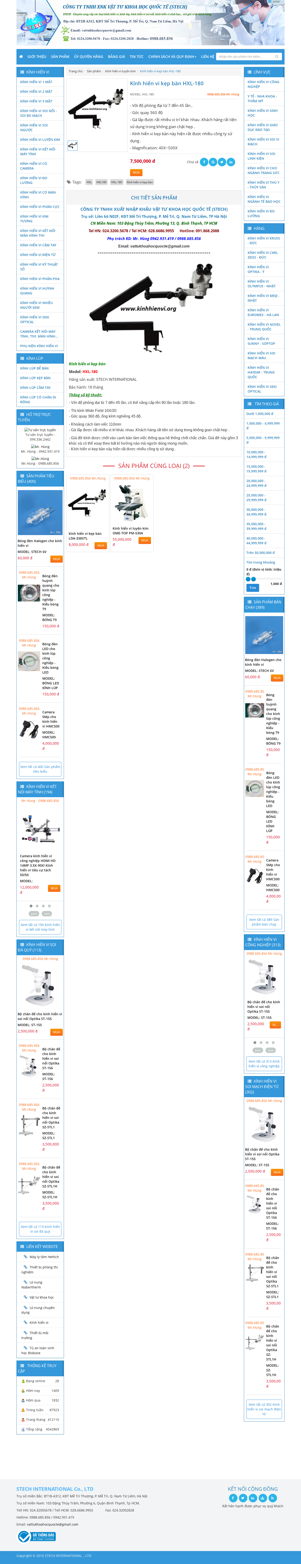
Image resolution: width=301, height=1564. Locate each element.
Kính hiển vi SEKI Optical (34, 319)
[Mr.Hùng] (40, 458)
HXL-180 (116, 182)
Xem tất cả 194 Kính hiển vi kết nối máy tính (40, 927)
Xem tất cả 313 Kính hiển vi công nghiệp (264, 1063)
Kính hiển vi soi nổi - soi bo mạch (38, 113)
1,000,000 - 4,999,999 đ (263, 425)
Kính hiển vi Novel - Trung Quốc (264, 326)
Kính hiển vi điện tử (38, 254)
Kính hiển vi (39, 1322)
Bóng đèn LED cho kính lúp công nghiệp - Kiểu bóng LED (273, 789)
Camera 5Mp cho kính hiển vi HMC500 (50, 719)
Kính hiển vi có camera (33, 166)
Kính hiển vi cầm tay (38, 245)
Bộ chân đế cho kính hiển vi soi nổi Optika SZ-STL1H (51, 1176)
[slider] (248, 579)
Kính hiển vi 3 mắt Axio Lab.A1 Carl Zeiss (38, 858)
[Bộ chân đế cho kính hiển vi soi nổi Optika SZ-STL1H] (29, 1184)
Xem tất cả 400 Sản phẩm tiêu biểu (40, 769)
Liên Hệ (207, 56)
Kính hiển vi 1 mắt (36, 82)
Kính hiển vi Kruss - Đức (264, 240)
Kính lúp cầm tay (35, 387)
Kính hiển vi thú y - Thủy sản (263, 184)
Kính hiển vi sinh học (263, 113)
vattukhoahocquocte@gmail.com (52, 1524)
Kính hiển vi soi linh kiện (261, 156)
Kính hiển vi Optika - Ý (258, 269)
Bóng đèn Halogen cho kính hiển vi (263, 662)
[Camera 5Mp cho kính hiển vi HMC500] (29, 729)
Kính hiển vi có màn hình (38, 194)
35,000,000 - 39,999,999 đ (256, 526)
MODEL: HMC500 (49, 734)
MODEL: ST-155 (30, 1025)
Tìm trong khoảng (260, 562)
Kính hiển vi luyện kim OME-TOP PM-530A (130, 530)
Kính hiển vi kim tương (34, 218)
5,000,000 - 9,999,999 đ (263, 440)
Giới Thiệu (37, 56)
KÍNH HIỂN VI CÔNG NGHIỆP (263, 84)
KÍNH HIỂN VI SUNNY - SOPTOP (261, 341)
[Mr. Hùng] (40, 446)
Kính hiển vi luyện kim (40, 139)
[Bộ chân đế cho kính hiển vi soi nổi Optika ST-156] (29, 1066)
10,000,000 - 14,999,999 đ (256, 454)
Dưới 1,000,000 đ (259, 413)
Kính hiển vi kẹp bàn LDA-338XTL (85, 535)
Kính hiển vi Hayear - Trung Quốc (261, 372)
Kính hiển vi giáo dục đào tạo (263, 127)
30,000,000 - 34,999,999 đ (256, 511)
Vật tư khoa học (42, 1297)
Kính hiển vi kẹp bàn (140, 182)
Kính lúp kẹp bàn (35, 378)
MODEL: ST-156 (48, 1076)
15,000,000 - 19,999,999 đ (256, 468)
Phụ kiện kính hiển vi (39, 346)
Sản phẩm (60, 56)
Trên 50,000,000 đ (260, 552)
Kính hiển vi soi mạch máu (261, 355)
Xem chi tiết (96, 520)
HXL (89, 182)
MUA (136, 173)
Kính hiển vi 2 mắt (36, 91)
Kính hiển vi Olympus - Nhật (262, 283)
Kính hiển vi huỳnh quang (37, 290)
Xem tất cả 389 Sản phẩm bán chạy (264, 921)
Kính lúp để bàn (34, 368)
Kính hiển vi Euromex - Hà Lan (263, 312)
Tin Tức (137, 56)
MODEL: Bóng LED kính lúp (50, 683)
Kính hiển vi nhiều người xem (36, 305)
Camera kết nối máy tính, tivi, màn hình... (39, 333)
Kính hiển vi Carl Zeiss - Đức (263, 255)
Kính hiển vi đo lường (33, 180)
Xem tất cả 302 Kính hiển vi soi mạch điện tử (264, 1409)
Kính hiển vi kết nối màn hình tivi (37, 233)
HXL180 (101, 182)
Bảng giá (116, 56)
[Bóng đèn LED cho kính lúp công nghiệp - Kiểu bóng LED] (29, 661)
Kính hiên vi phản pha (39, 278)
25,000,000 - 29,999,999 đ (256, 497)
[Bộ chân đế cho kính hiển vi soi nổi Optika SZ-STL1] (29, 1125)
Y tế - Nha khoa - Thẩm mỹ (262, 98)
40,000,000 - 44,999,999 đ (256, 540)
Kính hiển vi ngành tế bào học (264, 199)
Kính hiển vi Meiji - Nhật (264, 298)
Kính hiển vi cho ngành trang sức (264, 170)
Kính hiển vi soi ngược (34, 127)
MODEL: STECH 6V (32, 551)
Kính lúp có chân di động (38, 399)
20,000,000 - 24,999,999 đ (256, 483)
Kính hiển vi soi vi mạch (263, 141)
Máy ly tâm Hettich (44, 1257)
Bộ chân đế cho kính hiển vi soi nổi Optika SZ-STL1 (51, 1117)
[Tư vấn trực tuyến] (40, 429)
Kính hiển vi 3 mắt (36, 101)
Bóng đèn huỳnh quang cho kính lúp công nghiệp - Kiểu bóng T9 (273, 714)
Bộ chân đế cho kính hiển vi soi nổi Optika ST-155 (40, 1016)
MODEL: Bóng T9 (49, 617)
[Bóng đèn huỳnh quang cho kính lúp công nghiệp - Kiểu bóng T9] (29, 593)
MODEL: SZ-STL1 (48, 1135)
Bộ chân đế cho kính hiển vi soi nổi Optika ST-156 (51, 1058)
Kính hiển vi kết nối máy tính (37, 151)
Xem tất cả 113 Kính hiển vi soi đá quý (40, 1229)
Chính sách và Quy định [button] (171, 56)
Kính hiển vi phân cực (40, 206)
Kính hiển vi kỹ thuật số (39, 266)
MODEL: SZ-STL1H (49, 1194)
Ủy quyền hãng (88, 56)
